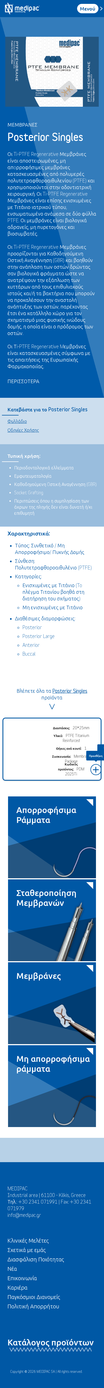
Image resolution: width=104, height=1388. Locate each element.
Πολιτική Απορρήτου (33, 1306)
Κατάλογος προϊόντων (50, 1342)
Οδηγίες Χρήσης (23, 430)
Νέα (12, 1269)
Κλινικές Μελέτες (28, 1240)
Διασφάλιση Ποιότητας (35, 1259)
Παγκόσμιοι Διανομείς (33, 1297)
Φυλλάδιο (17, 421)
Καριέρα (17, 1287)
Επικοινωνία (22, 1278)
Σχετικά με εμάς (26, 1250)
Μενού (87, 8)
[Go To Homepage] (22, 8)
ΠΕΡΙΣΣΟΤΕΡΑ (23, 381)
